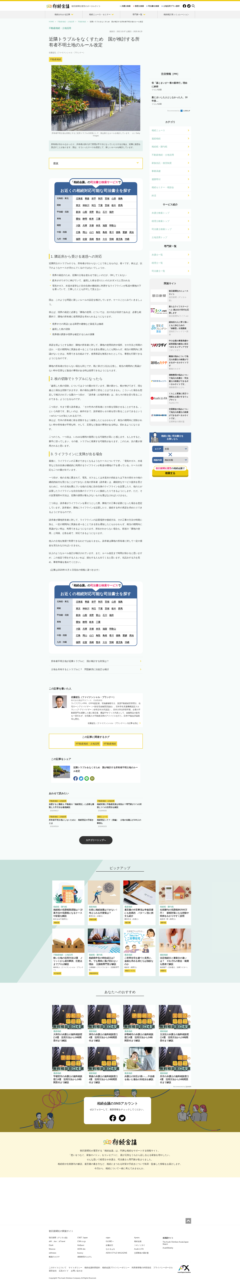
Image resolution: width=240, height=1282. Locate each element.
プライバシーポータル (163, 1267)
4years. (137, 1238)
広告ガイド (64, 1271)
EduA (51, 1245)
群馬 (120, 205)
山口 (91, 232)
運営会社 (53, 1271)
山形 (114, 198)
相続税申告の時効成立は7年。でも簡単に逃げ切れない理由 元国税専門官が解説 (103, 961)
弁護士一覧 (157, 255)
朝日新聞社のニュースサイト (178, 292)
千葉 (100, 205)
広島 (78, 232)
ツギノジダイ (139, 1245)
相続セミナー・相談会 (163, 187)
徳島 (118, 232)
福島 (120, 198)
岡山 (85, 232)
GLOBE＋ (110, 1241)
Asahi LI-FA (139, 1249)
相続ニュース (103, 817)
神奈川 (86, 205)
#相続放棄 (92, 919)
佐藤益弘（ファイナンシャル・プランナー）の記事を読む (113, 723)
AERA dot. (81, 1249)
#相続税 (56, 922)
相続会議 (137, 1241)
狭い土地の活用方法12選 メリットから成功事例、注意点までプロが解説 (67, 961)
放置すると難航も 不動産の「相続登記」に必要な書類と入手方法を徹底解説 (71, 805)
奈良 (98, 225)
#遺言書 (127, 922)
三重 (98, 219)
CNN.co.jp (81, 1241)
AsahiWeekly (168, 1248)
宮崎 (111, 239)
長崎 (91, 239)
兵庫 (85, 225)
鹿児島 (119, 239)
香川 (111, 232)
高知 (131, 232)
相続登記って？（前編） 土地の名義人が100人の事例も (119, 821)
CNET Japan (82, 1238)
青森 (87, 198)
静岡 (85, 219)
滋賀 (105, 225)
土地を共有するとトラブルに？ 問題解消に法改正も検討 (80, 669)
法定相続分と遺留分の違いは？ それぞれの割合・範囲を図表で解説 (174, 961)
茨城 (107, 205)
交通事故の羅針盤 (141, 1253)
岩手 (94, 198)
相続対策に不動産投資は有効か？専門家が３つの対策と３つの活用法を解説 (119, 805)
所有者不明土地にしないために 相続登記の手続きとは (71, 821)
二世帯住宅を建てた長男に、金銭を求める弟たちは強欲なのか (138, 961)
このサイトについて (57, 1267)
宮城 (107, 198)
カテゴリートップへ (96, 840)
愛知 (78, 219)
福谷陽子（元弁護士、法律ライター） (174, 967)
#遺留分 (163, 970)
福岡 (78, 239)
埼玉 (94, 205)
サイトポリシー (75, 1267)
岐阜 (91, 219)
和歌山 (112, 225)
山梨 (85, 212)
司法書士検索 (153, 6)
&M (50, 1241)
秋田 (100, 198)
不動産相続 (55, 59)
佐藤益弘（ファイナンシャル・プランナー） (67, 53)
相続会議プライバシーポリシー (115, 1267)
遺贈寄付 (156, 179)
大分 (105, 239)
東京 (78, 205)
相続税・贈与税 (159, 146)
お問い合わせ (76, 1271)
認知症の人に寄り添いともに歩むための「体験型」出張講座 (178, 325)
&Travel (62, 1241)
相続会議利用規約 (92, 1267)
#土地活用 (57, 973)
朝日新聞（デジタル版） (59, 1238)
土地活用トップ (159, 237)
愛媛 (125, 232)
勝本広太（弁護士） (96, 916)
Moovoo (52, 1249)
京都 (91, 225)
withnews (52, 1253)
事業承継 (156, 171)
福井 (111, 212)
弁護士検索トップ (160, 213)
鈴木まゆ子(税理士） (61, 919)
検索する (170, 473)
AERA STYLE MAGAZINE (116, 1253)
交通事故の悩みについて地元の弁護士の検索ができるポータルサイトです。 (178, 413)
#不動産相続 (110, 743)
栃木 (114, 205)
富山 (98, 212)
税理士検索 (139, 6)
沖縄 (127, 239)
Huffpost (80, 1245)
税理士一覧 (157, 263)
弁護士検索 (126, 6)
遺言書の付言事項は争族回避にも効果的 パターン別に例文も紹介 (138, 913)
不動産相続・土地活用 (60, 28)
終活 (154, 195)
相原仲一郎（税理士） (168, 919)
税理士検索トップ (160, 221)
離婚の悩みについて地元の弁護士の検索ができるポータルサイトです (178, 361)
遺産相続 (156, 138)
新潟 (78, 212)
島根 (105, 232)
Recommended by (173, 111)
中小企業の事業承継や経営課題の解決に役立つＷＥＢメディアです (178, 344)
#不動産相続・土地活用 (87, 743)
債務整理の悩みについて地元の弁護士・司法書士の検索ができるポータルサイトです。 (178, 379)
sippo (108, 1238)
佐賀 (85, 239)
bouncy (80, 1253)
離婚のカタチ (54, 1257)
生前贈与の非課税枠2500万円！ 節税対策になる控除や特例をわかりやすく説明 (174, 913)
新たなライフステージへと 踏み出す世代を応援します (179, 309)
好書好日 (109, 1245)
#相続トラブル (130, 970)
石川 (105, 212)
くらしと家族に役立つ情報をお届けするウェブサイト (178, 396)
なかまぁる (110, 1249)
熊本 (98, 239)
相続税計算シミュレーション (176, 14)
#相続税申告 (93, 973)
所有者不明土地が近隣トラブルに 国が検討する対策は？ (80, 661)
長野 (91, 212)
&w (55, 1241)
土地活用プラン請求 (171, 6)
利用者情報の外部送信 (141, 1267)
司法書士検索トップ (162, 229)
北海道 (79, 198)
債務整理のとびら (84, 1257)
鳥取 (98, 232)
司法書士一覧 (158, 271)
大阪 (78, 225)
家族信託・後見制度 (162, 163)
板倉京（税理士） (131, 967)
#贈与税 (163, 922)
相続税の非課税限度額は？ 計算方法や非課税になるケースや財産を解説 (68, 913)
